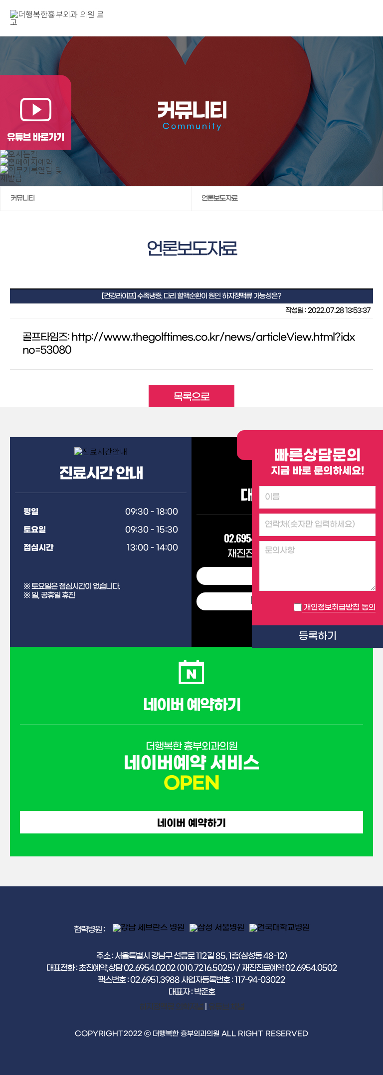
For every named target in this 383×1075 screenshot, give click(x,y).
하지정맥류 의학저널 (171, 1007)
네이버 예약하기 (191, 823)
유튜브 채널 (226, 1007)
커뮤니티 (22, 198)
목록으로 (191, 397)
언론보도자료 (219, 198)
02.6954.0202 (251, 538)
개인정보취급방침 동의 (340, 607)
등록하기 (318, 636)
